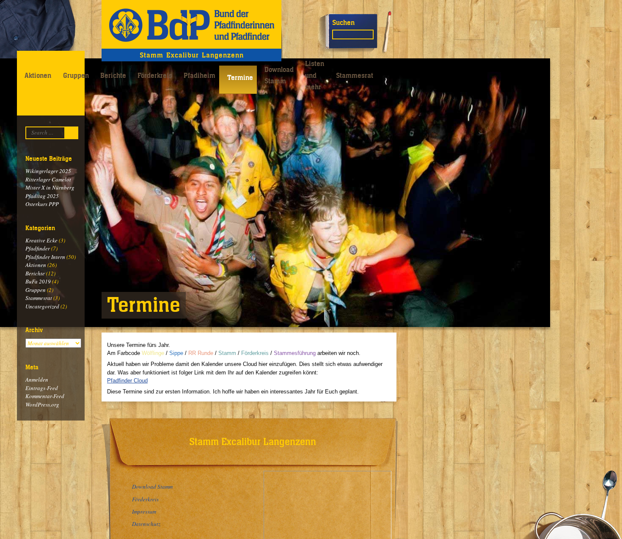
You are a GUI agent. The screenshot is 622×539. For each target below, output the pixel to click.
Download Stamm (279, 75)
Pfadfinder (37, 248)
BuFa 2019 (38, 281)
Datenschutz (146, 524)
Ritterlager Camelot (48, 179)
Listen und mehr (314, 75)
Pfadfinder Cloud (127, 380)
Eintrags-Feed (41, 388)
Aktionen (38, 75)
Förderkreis (155, 75)
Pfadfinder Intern (45, 257)
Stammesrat (354, 75)
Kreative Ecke (41, 240)
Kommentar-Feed (44, 396)
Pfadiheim (199, 75)
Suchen (343, 22)
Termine (240, 77)
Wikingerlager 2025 (48, 171)
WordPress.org (42, 404)
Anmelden (36, 379)
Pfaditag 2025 (42, 196)
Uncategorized (42, 306)
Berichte (113, 75)
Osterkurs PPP (42, 204)
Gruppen (76, 75)
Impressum (144, 511)
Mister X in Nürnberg (49, 187)
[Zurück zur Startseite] (191, 24)
